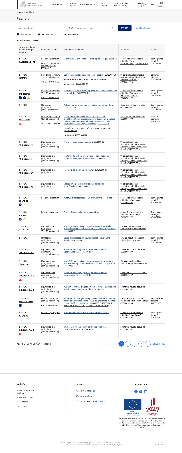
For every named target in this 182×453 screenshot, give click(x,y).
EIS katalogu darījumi (141, 4)
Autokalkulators (87, 4)
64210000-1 (101, 170)
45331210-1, (80, 305)
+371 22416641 (87, 391)
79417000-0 (77, 240)
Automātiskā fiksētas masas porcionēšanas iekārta (86, 312)
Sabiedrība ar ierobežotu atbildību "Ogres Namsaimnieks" (131, 61)
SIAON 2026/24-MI (27, 62)
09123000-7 (110, 75)
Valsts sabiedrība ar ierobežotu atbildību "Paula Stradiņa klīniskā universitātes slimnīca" (133, 145)
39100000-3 (101, 158)
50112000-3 (70, 107)
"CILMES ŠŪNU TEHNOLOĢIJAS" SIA (94, 128)
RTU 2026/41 (24, 120)
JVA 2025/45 (24, 229)
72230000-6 (98, 142)
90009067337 (127, 252)
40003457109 (135, 149)
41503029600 (127, 98)
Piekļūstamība (23, 401)
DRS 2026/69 (24, 94)
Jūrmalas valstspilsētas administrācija (130, 227)
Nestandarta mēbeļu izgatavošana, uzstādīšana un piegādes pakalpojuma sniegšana (86, 157)
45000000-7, (96, 303)
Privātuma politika (25, 397)
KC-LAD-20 (23, 201)
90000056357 (140, 228)
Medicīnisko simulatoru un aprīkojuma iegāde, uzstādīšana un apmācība (90, 91)
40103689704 (127, 202)
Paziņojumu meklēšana (25, 12)
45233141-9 (87, 252)
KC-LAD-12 (23, 316)
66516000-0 (84, 186)
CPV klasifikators (102, 4)
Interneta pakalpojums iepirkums (79, 170)
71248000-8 (103, 305)
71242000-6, (92, 305)
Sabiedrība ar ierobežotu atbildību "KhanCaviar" (131, 198)
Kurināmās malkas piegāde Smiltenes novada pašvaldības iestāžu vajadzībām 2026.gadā (90, 288)
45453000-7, (107, 303)
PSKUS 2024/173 (26, 187)
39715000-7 (111, 58)
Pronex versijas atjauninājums (77, 142)
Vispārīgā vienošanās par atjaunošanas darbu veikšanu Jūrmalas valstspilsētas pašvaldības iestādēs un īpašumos (90, 227)
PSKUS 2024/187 (26, 173)
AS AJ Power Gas (86, 79)
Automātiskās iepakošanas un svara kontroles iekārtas (88, 197)
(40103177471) (70, 130)
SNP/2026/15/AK (26, 290)
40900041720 (127, 82)
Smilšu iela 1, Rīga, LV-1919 (93, 401)
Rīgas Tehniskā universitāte (132, 116)
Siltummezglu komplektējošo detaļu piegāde (84, 58)
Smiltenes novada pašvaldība (133, 249)
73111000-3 (103, 123)
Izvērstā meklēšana (142, 28)
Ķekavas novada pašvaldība (132, 105)
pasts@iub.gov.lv (88, 396)
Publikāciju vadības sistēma (25, 391)
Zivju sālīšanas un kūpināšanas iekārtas (81, 212)
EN (152, 4)
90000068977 (127, 119)
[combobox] (91, 28)
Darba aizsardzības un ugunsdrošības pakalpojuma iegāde (87, 239)
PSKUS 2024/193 (26, 145)
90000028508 (127, 303)
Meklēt (124, 28)
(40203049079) (99, 79)
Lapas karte (22, 406)
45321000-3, (69, 305)
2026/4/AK (23, 78)
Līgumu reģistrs (72, 4)
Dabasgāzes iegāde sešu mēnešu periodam (83, 75)
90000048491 (127, 107)
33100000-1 (83, 93)
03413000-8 (98, 289)
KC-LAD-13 (23, 215)
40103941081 (141, 63)
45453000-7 (69, 231)
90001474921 (136, 240)
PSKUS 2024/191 (26, 159)
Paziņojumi (57, 4)
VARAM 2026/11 (26, 301)
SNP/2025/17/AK (26, 252)
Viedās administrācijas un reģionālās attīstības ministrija (134, 299)
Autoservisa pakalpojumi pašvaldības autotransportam (88, 105)
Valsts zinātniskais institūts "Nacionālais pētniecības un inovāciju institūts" (132, 77)
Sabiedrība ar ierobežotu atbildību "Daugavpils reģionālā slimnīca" (131, 93)
